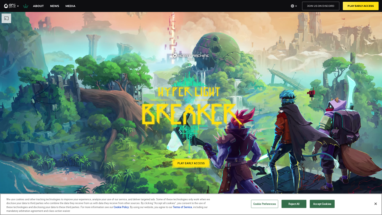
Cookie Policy (121, 207)
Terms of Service (182, 207)
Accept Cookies (322, 204)
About (38, 6)
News (54, 6)
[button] (11, 6)
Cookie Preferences (264, 204)
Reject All (293, 204)
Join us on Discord (320, 5)
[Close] (375, 203)
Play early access (361, 5)
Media (70, 6)
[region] (191, 204)
